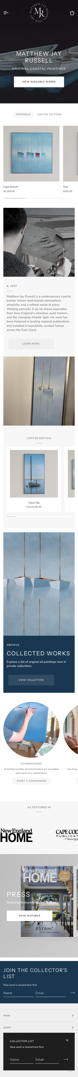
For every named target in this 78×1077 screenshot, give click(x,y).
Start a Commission (31, 781)
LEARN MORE (31, 343)
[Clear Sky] (34, 474)
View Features (29, 915)
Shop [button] (7, 1027)
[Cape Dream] (31, 154)
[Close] (69, 1040)
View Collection (31, 680)
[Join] (64, 1059)
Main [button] (6, 1015)
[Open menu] (9, 12)
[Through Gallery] (39, 584)
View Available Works (39, 81)
